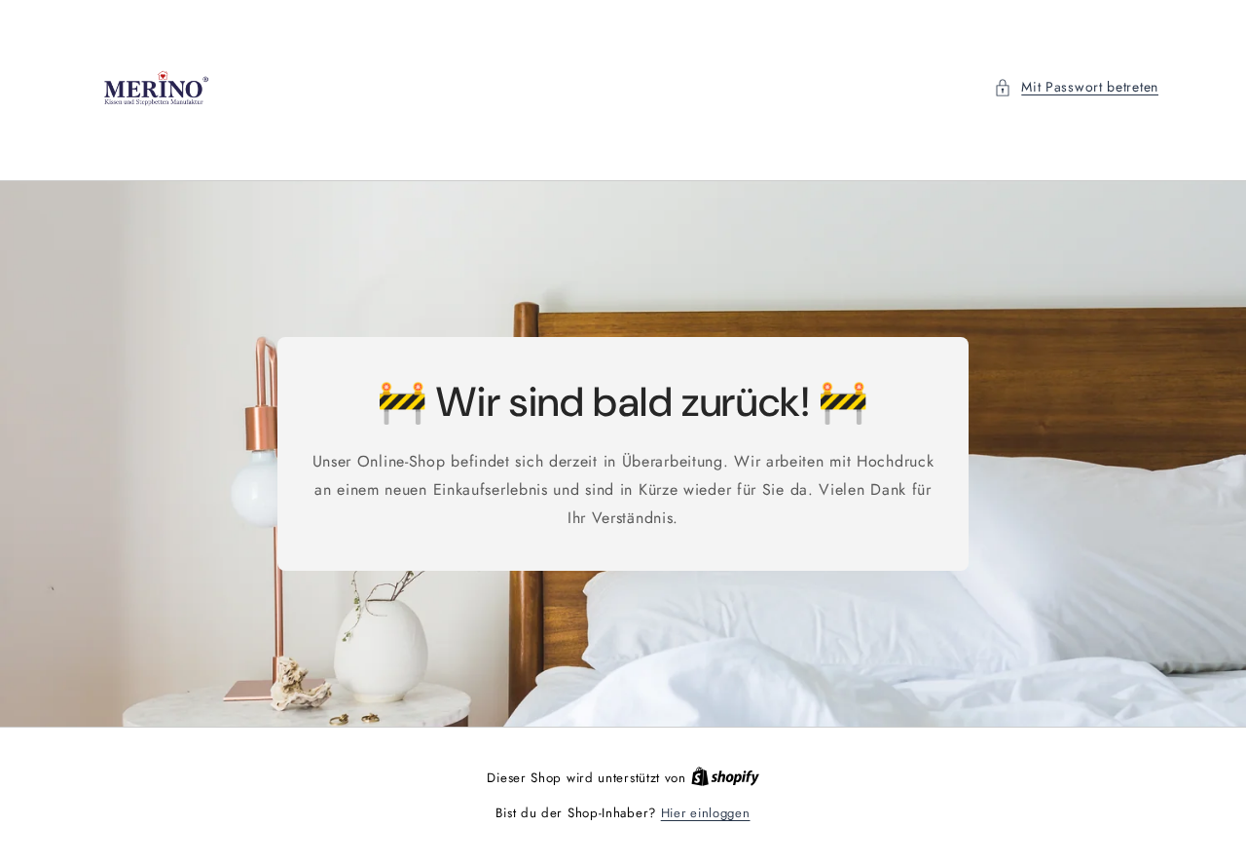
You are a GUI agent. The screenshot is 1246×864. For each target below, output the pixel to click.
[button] (1076, 87)
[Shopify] (725, 778)
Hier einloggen (706, 813)
